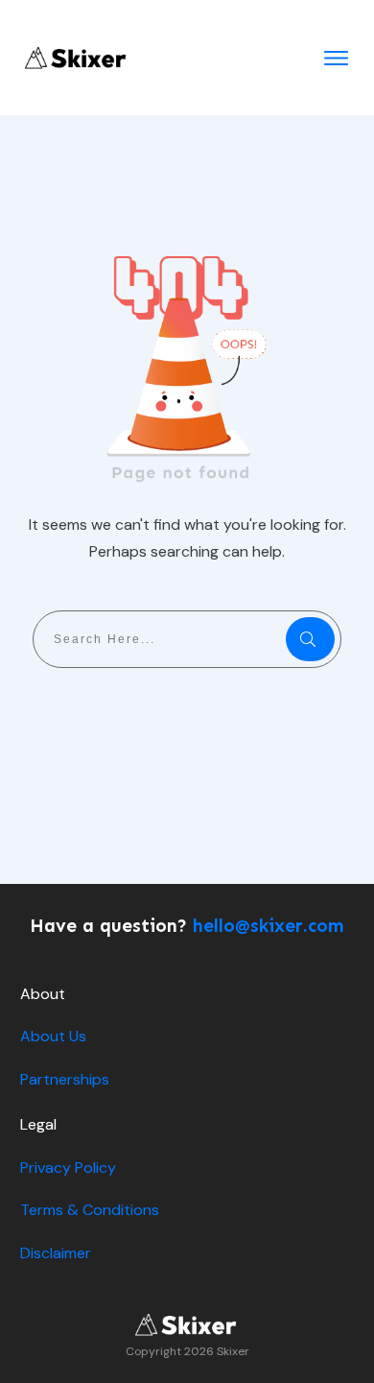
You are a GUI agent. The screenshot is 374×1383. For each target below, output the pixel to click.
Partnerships (64, 1079)
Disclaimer (55, 1253)
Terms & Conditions (89, 1210)
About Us (53, 1036)
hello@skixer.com (268, 926)
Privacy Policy (68, 1167)
